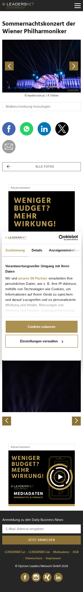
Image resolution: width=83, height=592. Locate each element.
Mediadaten (61, 552)
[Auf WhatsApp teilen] (26, 129)
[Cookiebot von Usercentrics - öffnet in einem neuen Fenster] (59, 238)
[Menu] (77, 5)
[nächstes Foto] (61, 66)
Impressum (53, 558)
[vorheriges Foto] (22, 66)
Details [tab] (36, 250)
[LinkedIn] (58, 577)
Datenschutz (33, 558)
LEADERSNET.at (15, 552)
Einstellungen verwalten (39, 341)
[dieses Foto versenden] (8, 146)
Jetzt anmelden (41, 540)
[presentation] (6, 421)
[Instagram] (36, 577)
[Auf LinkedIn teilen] (44, 129)
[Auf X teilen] (62, 129)
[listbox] (41, 386)
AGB (76, 552)
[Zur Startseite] (18, 5)
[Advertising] (41, 478)
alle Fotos (44, 166)
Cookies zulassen (41, 326)
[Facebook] (25, 577)
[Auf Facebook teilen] (8, 129)
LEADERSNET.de (39, 552)
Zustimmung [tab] (15, 250)
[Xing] (47, 577)
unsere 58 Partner (32, 278)
